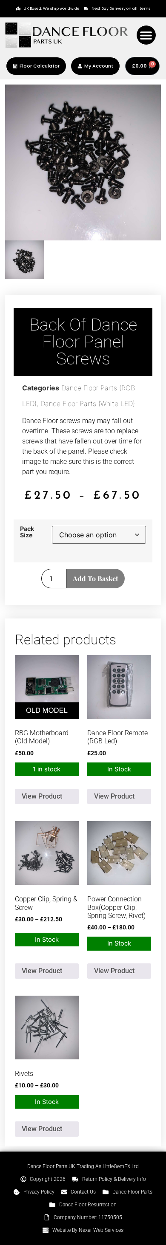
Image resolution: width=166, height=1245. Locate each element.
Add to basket (95, 578)
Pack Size (27, 532)
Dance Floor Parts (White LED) (87, 403)
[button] (146, 35)
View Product (42, 796)
